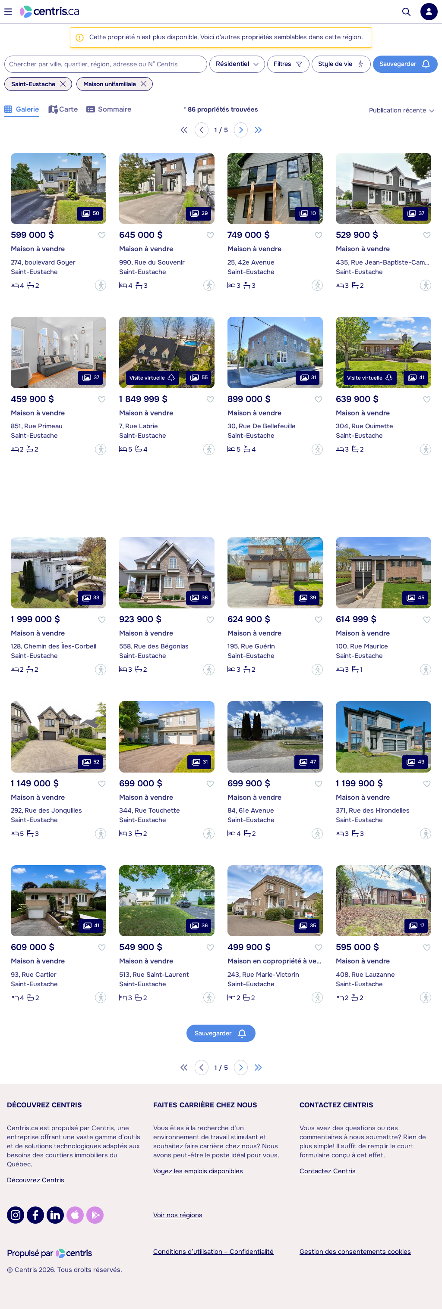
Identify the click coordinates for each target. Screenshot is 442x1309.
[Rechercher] (406, 11)
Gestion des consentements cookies (355, 1251)
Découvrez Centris (44, 1105)
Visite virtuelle (147, 377)
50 (96, 213)
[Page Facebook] (35, 1215)
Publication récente (397, 110)
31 (313, 377)
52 (96, 761)
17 (422, 925)
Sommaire (114, 109)
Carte (68, 109)
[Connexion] (429, 11)
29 (205, 213)
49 (421, 761)
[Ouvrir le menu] (8, 11)
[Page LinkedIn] (55, 1215)
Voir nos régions (177, 1215)
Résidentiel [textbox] (232, 64)
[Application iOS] (75, 1215)
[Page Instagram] (15, 1215)
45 (421, 597)
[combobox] (105, 64)
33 (96, 597)
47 (313, 761)
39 (313, 597)
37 (421, 213)
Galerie (27, 109)
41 (421, 377)
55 (205, 377)
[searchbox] (100, 64)
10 (313, 213)
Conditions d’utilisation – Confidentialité (213, 1251)
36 (205, 597)
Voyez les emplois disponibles (198, 1171)
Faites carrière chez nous (205, 1105)
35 (313, 925)
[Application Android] (95, 1215)
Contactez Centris (336, 1105)
